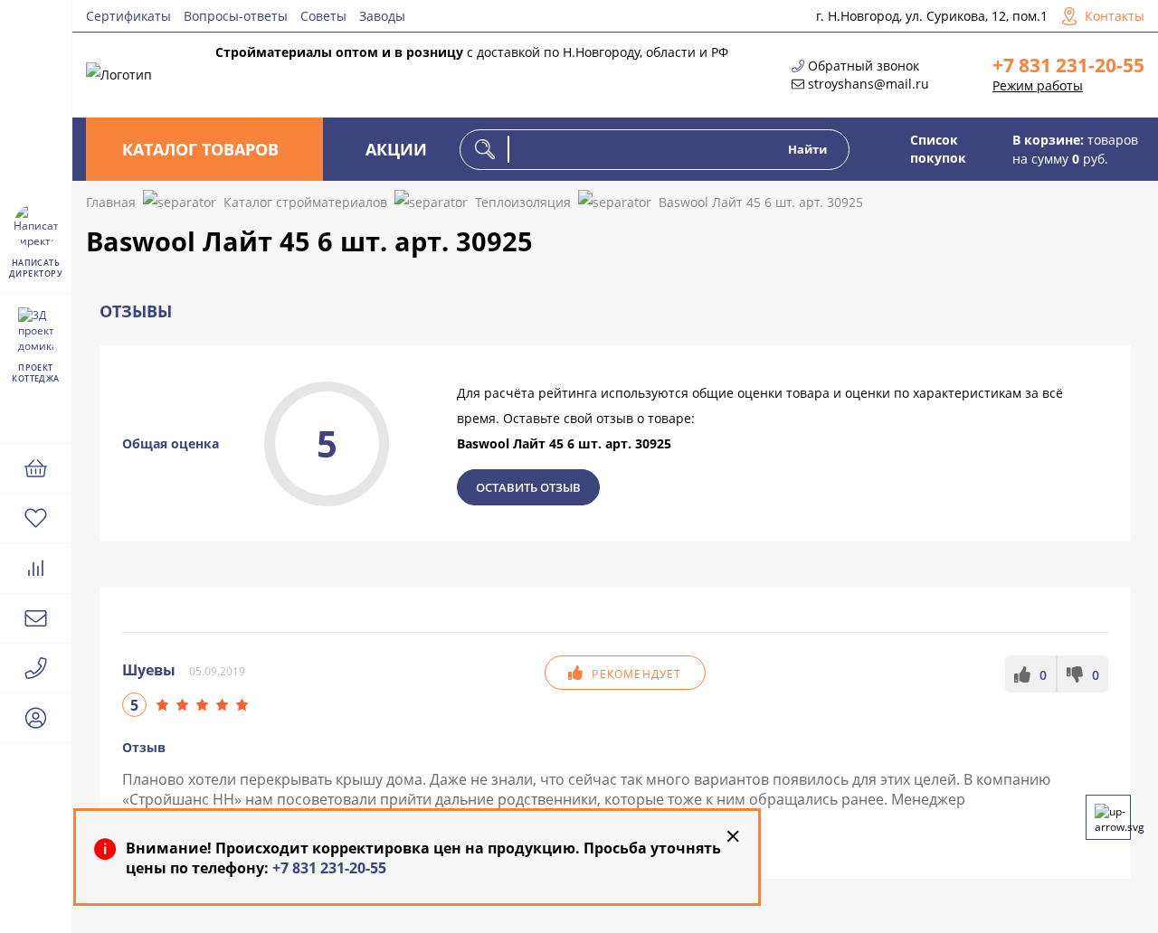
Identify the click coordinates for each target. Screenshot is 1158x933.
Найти (807, 149)
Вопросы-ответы (236, 15)
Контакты (1114, 15)
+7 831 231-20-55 (1068, 65)
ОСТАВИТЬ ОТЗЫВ (528, 487)
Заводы (382, 15)
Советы (323, 15)
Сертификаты (128, 15)
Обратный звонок (863, 65)
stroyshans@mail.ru (868, 83)
